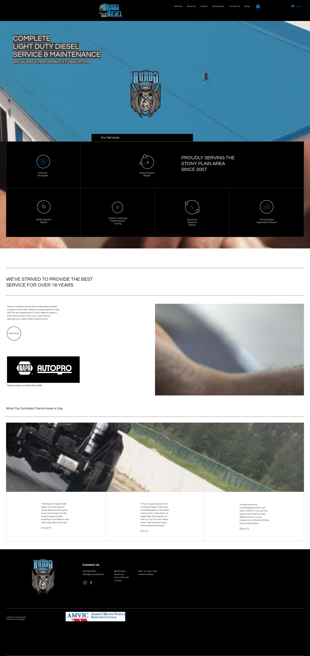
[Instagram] (85, 582)
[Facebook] (91, 582)
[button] (258, 5)
